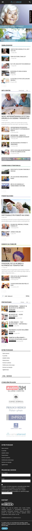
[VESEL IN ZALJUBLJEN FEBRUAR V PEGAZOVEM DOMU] (5, 278)
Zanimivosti (21, 90)
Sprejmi (4, 528)
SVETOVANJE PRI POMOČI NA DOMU (15, 215)
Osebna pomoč (12, 341)
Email (3, 479)
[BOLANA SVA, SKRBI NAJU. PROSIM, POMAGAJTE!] (5, 226)
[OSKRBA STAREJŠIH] (5, 234)
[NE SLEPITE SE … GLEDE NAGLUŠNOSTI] (5, 317)
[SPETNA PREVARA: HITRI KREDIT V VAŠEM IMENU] (5, 144)
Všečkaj (27, 296)
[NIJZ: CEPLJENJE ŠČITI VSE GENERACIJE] (5, 66)
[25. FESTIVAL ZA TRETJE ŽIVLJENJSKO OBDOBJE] (5, 80)
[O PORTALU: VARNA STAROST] (16, 16)
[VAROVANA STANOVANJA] (13, 38)
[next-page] (5, 86)
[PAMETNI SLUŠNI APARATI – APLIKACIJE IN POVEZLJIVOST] (5, 340)
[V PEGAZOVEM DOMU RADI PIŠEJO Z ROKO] (5, 285)
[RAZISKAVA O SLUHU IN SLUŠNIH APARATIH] (5, 332)
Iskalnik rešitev (6, 358)
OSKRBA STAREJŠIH (16, 232)
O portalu (4, 355)
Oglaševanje (5, 369)
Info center (3, 24)
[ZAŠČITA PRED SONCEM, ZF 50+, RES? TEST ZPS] (5, 51)
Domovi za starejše (6, 260)
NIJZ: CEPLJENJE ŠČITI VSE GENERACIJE (20, 64)
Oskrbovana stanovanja (6, 38)
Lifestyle (11, 325)
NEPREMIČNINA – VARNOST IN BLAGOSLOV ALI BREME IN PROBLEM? (18, 307)
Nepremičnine (12, 311)
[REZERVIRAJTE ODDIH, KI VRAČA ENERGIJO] (5, 73)
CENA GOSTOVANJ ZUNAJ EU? (18, 56)
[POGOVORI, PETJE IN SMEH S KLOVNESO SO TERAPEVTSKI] (16, 254)
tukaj (7, 525)
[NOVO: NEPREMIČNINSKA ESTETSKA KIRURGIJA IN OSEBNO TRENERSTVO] (16, 104)
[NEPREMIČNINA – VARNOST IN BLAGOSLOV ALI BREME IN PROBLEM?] (5, 137)
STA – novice (7, 376)
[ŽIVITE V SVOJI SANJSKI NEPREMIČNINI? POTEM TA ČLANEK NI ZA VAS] (5, 152)
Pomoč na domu (5, 212)
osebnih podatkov (14, 491)
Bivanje (3, 113)
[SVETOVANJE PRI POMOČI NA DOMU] (16, 206)
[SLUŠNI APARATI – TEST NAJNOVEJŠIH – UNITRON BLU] (5, 324)
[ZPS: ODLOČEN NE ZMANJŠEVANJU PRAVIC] (5, 178)
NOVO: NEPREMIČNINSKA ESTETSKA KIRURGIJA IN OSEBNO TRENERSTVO (16, 117)
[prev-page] (2, 86)
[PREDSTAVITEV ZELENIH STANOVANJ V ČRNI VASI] (5, 171)
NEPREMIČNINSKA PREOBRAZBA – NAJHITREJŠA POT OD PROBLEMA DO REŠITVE (20, 129)
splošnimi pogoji (25, 491)
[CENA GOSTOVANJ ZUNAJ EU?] (5, 58)
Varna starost (5, 353)
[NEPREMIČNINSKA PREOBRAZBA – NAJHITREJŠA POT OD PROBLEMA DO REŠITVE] (5, 129)
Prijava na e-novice (7, 493)
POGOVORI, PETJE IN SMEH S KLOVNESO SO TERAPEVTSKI (12, 264)
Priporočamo (12, 318)
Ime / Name (5, 473)
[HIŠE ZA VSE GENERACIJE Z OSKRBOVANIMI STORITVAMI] (5, 186)
